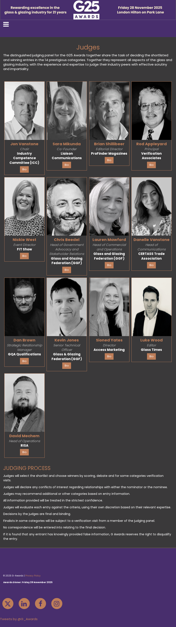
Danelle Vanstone (152, 239)
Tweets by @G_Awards (19, 619)
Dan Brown (24, 340)
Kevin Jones (67, 340)
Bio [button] (24, 169)
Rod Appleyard (151, 144)
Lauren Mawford (109, 239)
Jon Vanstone (24, 144)
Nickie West (24, 239)
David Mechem (24, 435)
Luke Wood (151, 340)
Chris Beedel (66, 239)
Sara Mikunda (67, 144)
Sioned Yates (109, 340)
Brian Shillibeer (109, 144)
